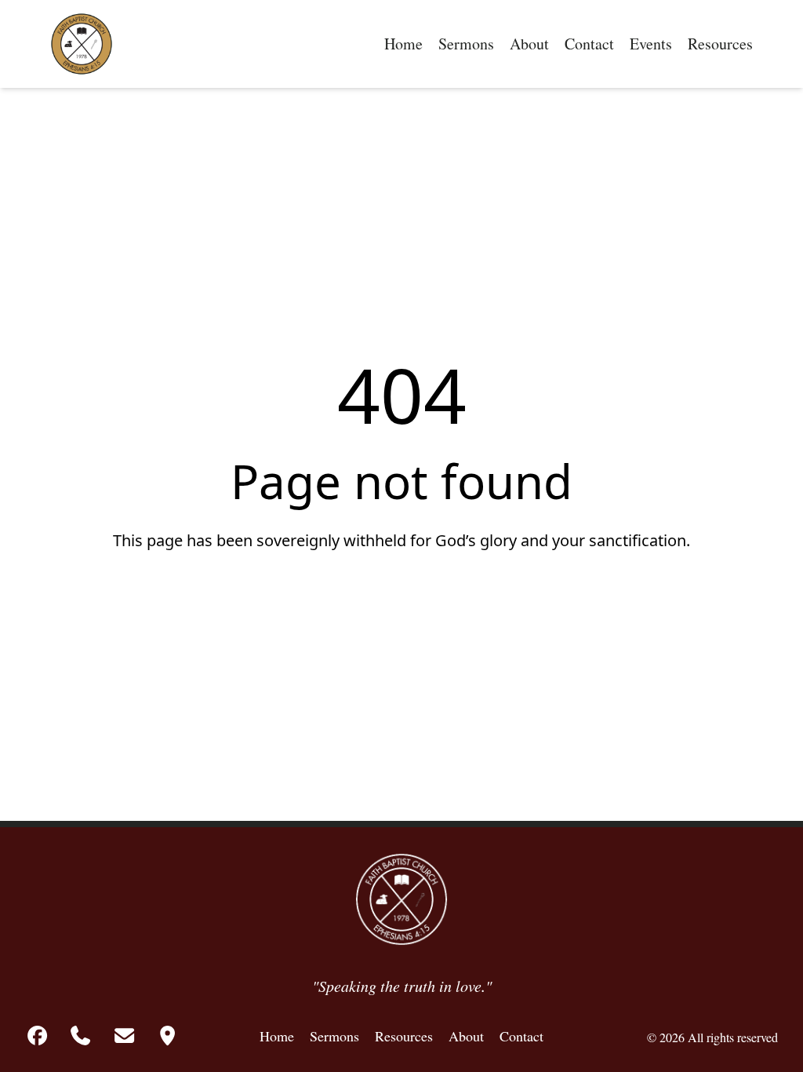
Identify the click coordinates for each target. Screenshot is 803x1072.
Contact (589, 43)
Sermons (466, 43)
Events (651, 43)
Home (403, 43)
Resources (720, 43)
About (529, 43)
